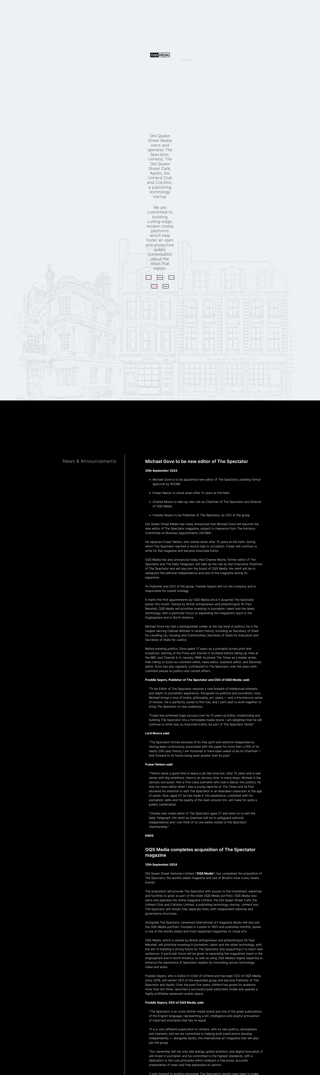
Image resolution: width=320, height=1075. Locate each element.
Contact (186, 59)
